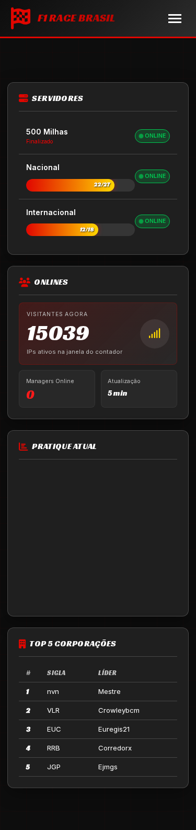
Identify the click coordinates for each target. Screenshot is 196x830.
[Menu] (175, 18)
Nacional (43, 167)
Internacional (51, 212)
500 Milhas (47, 131)
